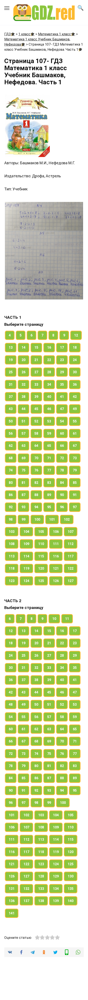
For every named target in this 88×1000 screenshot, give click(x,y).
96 (62, 507)
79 (75, 470)
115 (41, 556)
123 (12, 581)
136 (12, 901)
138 (41, 901)
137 (26, 901)
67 (75, 446)
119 (26, 568)
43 (11, 409)
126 (56, 581)
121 (56, 568)
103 (12, 532)
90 (62, 495)
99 (23, 519)
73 (75, 458)
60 (62, 433)
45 (36, 409)
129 (56, 876)
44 (23, 409)
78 (62, 470)
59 (49, 433)
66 (62, 446)
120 (41, 568)
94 (36, 507)
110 (41, 544)
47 (62, 409)
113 (12, 556)
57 (23, 433)
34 (49, 384)
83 (49, 483)
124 (26, 581)
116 (56, 556)
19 (11, 360)
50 (11, 421)
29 (62, 372)
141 (12, 913)
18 (75, 347)
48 (11, 704)
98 (11, 519)
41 (62, 397)
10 (54, 619)
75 (23, 470)
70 (36, 458)
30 (75, 372)
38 (23, 397)
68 (11, 458)
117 (70, 556)
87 (23, 495)
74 (11, 470)
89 (49, 495)
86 (11, 495)
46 (49, 409)
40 (49, 397)
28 (49, 372)
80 (11, 483)
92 (11, 507)
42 (75, 397)
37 (11, 397)
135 (70, 889)
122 (70, 568)
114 (26, 556)
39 (36, 397)
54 (62, 421)
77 (49, 470)
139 (56, 901)
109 (26, 544)
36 (75, 384)
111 (56, 544)
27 (36, 372)
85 (75, 483)
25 (11, 372)
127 (70, 581)
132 (26, 889)
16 (49, 347)
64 (36, 446)
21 (36, 360)
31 (11, 384)
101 (52, 519)
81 (23, 483)
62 (11, 446)
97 (75, 507)
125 (41, 581)
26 (23, 372)
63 (23, 446)
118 (12, 568)
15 (36, 347)
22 (49, 360)
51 (23, 421)
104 (26, 532)
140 (70, 901)
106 (56, 532)
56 (11, 433)
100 (37, 519)
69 (23, 458)
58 (36, 433)
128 (41, 876)
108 (12, 544)
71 (49, 458)
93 (23, 507)
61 (75, 433)
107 (70, 532)
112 (70, 544)
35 (62, 384)
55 (75, 421)
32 (23, 384)
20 (23, 360)
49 (75, 409)
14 (23, 347)
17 (62, 347)
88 (36, 495)
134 (56, 889)
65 (49, 446)
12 (76, 335)
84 (62, 483)
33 (36, 384)
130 (70, 876)
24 (75, 360)
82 (36, 483)
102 (67, 519)
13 (11, 347)
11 (67, 619)
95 (49, 507)
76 (36, 470)
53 (49, 421)
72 (62, 458)
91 (75, 495)
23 (62, 360)
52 (36, 421)
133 (41, 889)
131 (12, 889)
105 (41, 532)
